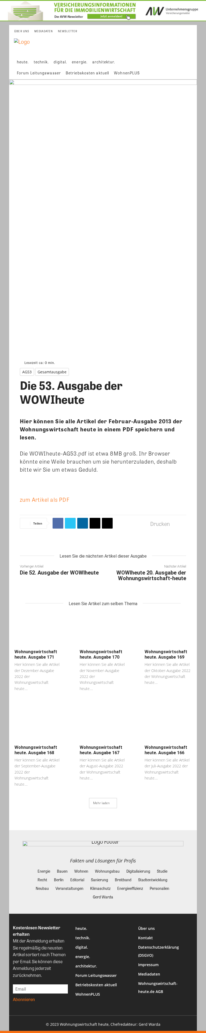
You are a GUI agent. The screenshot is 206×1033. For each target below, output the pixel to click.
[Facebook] (58, 523)
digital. (81, 947)
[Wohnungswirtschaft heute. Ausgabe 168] (38, 725)
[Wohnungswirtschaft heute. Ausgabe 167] (103, 725)
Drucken (160, 524)
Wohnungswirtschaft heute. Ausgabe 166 (166, 750)
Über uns (146, 928)
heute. (81, 928)
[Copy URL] (107, 523)
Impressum (148, 964)
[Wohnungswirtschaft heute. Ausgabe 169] (168, 629)
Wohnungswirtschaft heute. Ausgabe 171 (35, 654)
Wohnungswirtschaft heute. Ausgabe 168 (35, 750)
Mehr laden (101, 803)
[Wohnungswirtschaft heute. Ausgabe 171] (38, 629)
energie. (82, 956)
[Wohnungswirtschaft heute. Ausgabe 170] (103, 629)
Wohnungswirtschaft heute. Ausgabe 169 (166, 654)
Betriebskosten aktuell (96, 984)
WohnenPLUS (87, 994)
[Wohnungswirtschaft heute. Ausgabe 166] (168, 725)
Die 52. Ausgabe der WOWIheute (59, 572)
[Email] (95, 523)
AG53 (27, 371)
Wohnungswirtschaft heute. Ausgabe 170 (101, 654)
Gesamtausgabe (52, 371)
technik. (82, 937)
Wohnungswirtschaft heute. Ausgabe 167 (101, 750)
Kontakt (145, 937)
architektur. (86, 966)
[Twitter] (70, 523)
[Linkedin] (82, 523)
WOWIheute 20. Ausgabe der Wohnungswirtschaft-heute (151, 575)
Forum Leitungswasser (96, 975)
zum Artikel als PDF (44, 499)
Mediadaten (149, 974)
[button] (189, 67)
